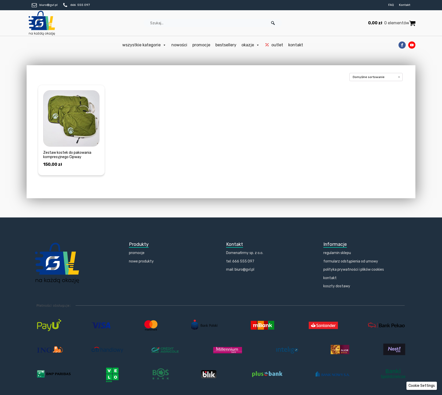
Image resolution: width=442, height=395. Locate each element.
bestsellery (225, 44)
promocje (201, 44)
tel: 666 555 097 (240, 261)
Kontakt (404, 5)
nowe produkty (141, 261)
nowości (179, 44)
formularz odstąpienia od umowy (350, 261)
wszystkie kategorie (141, 44)
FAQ (391, 5)
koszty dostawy (336, 286)
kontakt (295, 44)
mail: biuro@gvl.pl (240, 269)
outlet (277, 44)
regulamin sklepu (337, 253)
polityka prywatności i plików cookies (353, 269)
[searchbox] (213, 23)
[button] (273, 23)
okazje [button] (247, 44)
